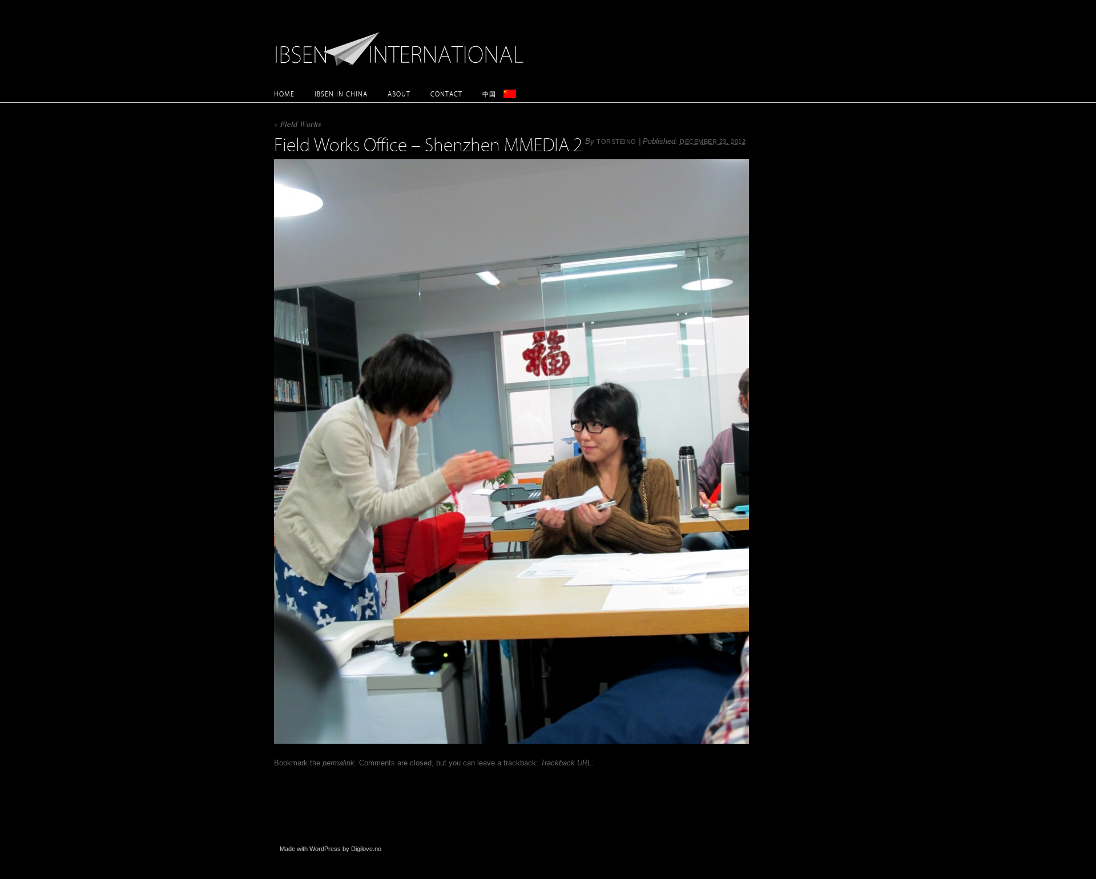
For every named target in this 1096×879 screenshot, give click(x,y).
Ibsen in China (341, 94)
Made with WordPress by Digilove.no (330, 848)
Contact (446, 94)
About (399, 94)
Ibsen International (402, 43)
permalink (338, 763)
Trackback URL (566, 763)
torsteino (616, 141)
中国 (489, 94)
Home (284, 94)
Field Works (297, 125)
